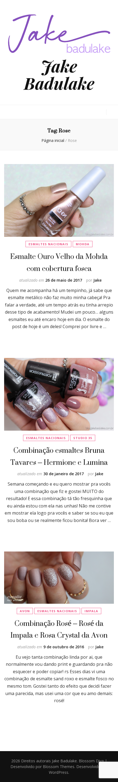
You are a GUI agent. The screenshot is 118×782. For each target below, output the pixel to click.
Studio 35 (82, 438)
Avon (25, 611)
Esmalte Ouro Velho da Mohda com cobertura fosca (59, 262)
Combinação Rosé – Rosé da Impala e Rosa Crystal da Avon (59, 629)
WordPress (58, 772)
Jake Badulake (59, 74)
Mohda (82, 244)
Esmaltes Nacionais (48, 244)
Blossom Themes (58, 766)
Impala (91, 611)
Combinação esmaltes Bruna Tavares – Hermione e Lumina (59, 456)
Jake (97, 280)
